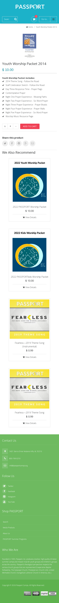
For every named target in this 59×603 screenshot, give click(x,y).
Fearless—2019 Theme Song (29, 412)
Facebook (11, 491)
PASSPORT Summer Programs (14, 539)
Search (5, 522)
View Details (30, 217)
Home (30, 27)
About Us (6, 533)
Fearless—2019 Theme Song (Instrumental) (29, 344)
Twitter (10, 486)
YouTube (11, 502)
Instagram (11, 496)
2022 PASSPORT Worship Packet (29, 206)
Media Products (9, 527)
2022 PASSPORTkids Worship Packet (29, 276)
